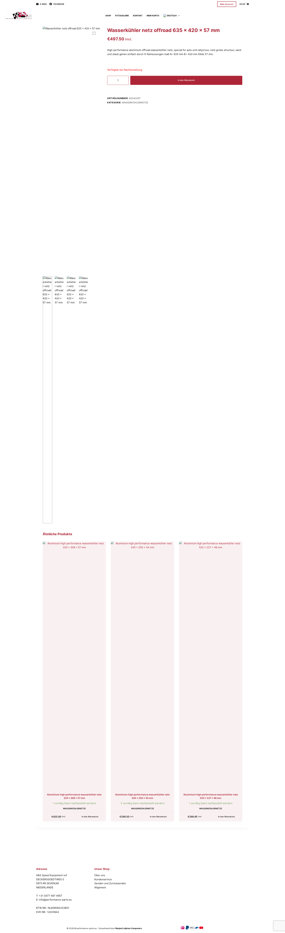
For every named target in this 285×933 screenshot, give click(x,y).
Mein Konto (153, 15)
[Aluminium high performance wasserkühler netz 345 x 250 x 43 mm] (142, 665)
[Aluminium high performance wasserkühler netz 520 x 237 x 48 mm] (210, 665)
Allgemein (100, 887)
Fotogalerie (122, 15)
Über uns (99, 875)
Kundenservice (103, 879)
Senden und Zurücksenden (110, 883)
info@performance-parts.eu (55, 899)
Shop (108, 15)
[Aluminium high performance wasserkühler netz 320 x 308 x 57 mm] (74, 665)
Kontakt (137, 15)
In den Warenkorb (186, 80)
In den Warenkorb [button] (90, 816)
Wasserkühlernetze (135, 102)
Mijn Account (226, 4)
